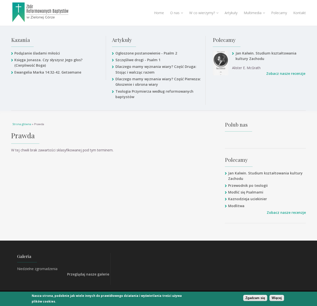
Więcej (277, 298)
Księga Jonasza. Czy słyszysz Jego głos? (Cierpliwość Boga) (48, 62)
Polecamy (279, 12)
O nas (175, 12)
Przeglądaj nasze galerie (88, 274)
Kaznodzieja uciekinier (247, 198)
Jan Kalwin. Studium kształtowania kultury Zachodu (266, 56)
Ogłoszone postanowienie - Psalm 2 (146, 53)
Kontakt (299, 12)
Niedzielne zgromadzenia (37, 268)
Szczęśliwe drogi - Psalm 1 (137, 59)
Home (159, 12)
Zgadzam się (255, 298)
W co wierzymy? (202, 12)
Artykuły (231, 12)
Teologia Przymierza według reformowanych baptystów (154, 94)
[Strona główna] (53, 12)
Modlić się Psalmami (245, 192)
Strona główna (21, 124)
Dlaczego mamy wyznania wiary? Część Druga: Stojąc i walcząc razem (155, 69)
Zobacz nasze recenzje (285, 73)
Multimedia (253, 12)
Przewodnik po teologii (248, 185)
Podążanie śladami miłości (37, 53)
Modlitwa (236, 205)
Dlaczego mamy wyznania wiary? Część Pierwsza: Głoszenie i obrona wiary (158, 82)
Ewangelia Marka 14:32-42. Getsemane (47, 72)
